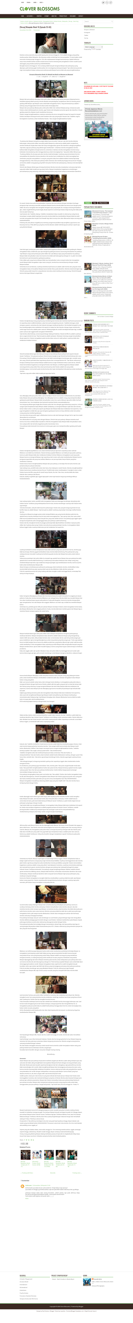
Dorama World (24, 1282)
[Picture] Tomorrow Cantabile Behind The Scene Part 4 (102, 386)
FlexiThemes (45, 1311)
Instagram (87, 32)
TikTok (86, 38)
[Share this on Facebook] (25, 1140)
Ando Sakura (29, 21)
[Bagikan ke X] (25, 1144)
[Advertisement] (51, 288)
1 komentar (36, 30)
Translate (98, 49)
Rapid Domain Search (90, 1311)
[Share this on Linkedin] (33, 1140)
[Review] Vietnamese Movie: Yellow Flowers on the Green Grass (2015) (102, 373)
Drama (29, 2)
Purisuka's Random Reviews (28, 1296)
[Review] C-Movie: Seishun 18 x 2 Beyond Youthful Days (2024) (102, 264)
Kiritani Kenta (57, 21)
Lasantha (62, 1311)
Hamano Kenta (37, 21)
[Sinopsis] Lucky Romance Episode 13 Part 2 (101, 337)
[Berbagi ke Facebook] (27, 1144)
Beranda (52, 1173)
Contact (80, 16)
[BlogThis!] (23, 1144)
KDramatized (23, 1287)
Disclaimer (73, 16)
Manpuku (65, 21)
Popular (88, 203)
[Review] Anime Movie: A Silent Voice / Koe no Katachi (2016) (102, 277)
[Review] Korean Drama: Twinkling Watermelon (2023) (101, 237)
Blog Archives (103, 203)
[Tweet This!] (27, 1140)
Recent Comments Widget (107, 316)
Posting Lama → (77, 1173)
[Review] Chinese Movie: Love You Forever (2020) (103, 400)
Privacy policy (63, 16)
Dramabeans (23, 1284)
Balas (27, 1198)
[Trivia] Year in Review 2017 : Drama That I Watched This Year (103, 325)
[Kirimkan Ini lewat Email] (22, 1144)
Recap (70, 21)
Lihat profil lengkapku (98, 1286)
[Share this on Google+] (29, 1140)
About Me (54, 16)
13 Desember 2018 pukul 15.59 (41, 1185)
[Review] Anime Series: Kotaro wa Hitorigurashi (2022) (102, 288)
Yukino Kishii (24, 23)
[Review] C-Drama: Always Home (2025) (102, 224)
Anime (35, 2)
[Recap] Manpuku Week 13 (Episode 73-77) (25, 1164)
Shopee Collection (89, 29)
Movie (42, 2)
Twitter (86, 35)
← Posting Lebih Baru (26, 1173)
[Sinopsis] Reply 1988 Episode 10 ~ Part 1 (102, 361)
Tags (94, 203)
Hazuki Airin (98, 1279)
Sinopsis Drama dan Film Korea (29, 1299)
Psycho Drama (24, 1293)
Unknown (28, 1185)
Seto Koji (75, 21)
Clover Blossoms (65, 1306)
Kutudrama (23, 1290)
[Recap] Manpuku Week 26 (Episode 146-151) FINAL (49, 1164)
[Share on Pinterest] (31, 1140)
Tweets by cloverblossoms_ (92, 104)
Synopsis (39, 16)
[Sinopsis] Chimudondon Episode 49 (101, 347)
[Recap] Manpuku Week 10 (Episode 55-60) (35, 27)
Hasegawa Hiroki (48, 21)
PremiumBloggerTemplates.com (75, 1311)
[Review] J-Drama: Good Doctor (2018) (36, 1163)
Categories (30, 16)
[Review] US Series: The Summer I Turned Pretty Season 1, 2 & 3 (102, 211)
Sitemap (46, 16)
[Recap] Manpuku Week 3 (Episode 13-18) (72, 1164)
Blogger (81, 1306)
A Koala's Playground (26, 1279)
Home (22, 2)
